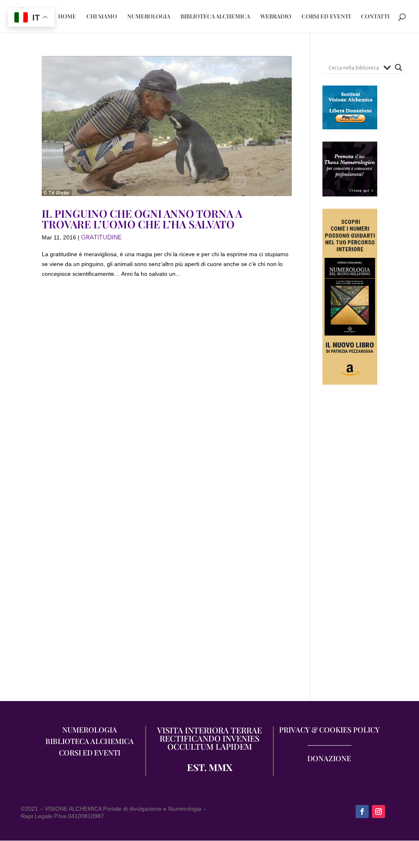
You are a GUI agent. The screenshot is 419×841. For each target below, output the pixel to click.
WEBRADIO (275, 17)
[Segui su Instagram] (378, 811)
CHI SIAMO (101, 17)
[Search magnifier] (398, 67)
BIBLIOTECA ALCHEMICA (215, 17)
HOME (67, 17)
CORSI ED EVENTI (326, 17)
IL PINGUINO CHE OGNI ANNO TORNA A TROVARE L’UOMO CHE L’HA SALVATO (142, 218)
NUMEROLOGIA (148, 17)
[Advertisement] (349, 547)
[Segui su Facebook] (362, 811)
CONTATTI (375, 17)
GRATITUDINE (101, 237)
